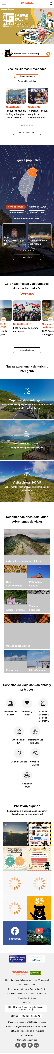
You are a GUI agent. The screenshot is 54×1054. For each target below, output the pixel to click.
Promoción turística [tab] (27, 81)
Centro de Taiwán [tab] (37, 207)
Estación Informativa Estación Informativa (43, 716)
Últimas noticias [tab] (27, 77)
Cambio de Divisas (35, 763)
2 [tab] (24, 125)
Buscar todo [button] (51, 4)
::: (1, 46)
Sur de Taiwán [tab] (17, 213)
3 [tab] (27, 125)
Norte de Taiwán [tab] (15, 207)
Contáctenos (27, 1035)
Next (49, 25)
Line (36, 1045)
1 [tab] (22, 125)
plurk (30, 1045)
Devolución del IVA (19, 741)
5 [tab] (32, 125)
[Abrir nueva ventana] (15, 834)
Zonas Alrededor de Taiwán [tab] (27, 218)
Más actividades (27, 350)
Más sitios (27, 257)
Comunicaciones (19, 762)
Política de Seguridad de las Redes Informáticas (27, 1026)
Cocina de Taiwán (27, 785)
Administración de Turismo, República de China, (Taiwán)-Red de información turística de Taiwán (27, 4)
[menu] (4, 4)
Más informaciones (27, 132)
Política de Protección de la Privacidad (27, 1031)
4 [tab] (29, 125)
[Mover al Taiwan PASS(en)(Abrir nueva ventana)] (27, 26)
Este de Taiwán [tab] (37, 213)
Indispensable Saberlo (10, 713)
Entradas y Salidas (27, 713)
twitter (23, 1045)
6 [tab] (33, 250)
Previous (4, 25)
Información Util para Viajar (35, 741)
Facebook (17, 1045)
